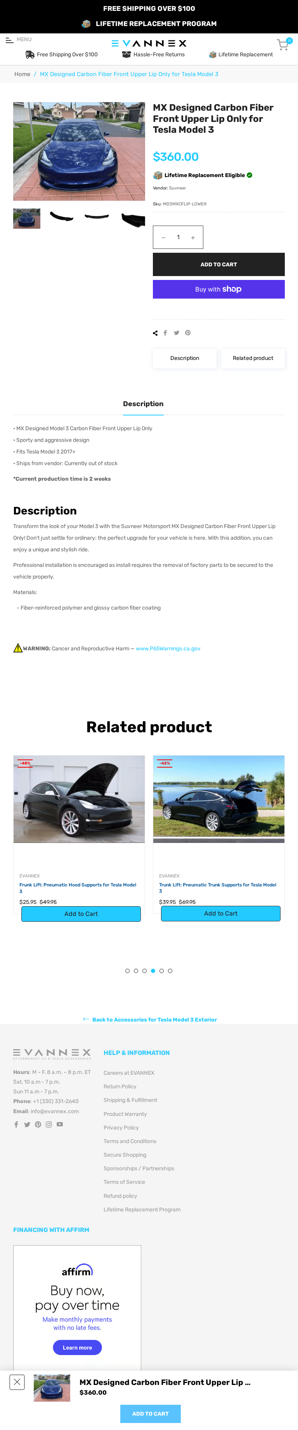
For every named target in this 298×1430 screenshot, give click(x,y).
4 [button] (153, 971)
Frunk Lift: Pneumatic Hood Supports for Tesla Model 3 (77, 888)
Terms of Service (124, 1182)
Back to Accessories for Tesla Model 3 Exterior (154, 1019)
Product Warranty (125, 1114)
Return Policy (120, 1086)
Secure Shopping (125, 1155)
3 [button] (144, 971)
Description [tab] (143, 404)
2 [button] (136, 971)
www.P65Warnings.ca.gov (168, 648)
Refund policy (120, 1196)
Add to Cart (150, 1414)
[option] (79, 842)
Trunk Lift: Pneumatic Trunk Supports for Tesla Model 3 (217, 888)
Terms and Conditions (130, 1141)
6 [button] (170, 971)
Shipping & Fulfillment (130, 1100)
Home (22, 74)
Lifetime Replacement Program (142, 1209)
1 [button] (127, 971)
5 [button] (161, 971)
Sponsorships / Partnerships (139, 1168)
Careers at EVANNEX (129, 1073)
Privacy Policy (121, 1127)
